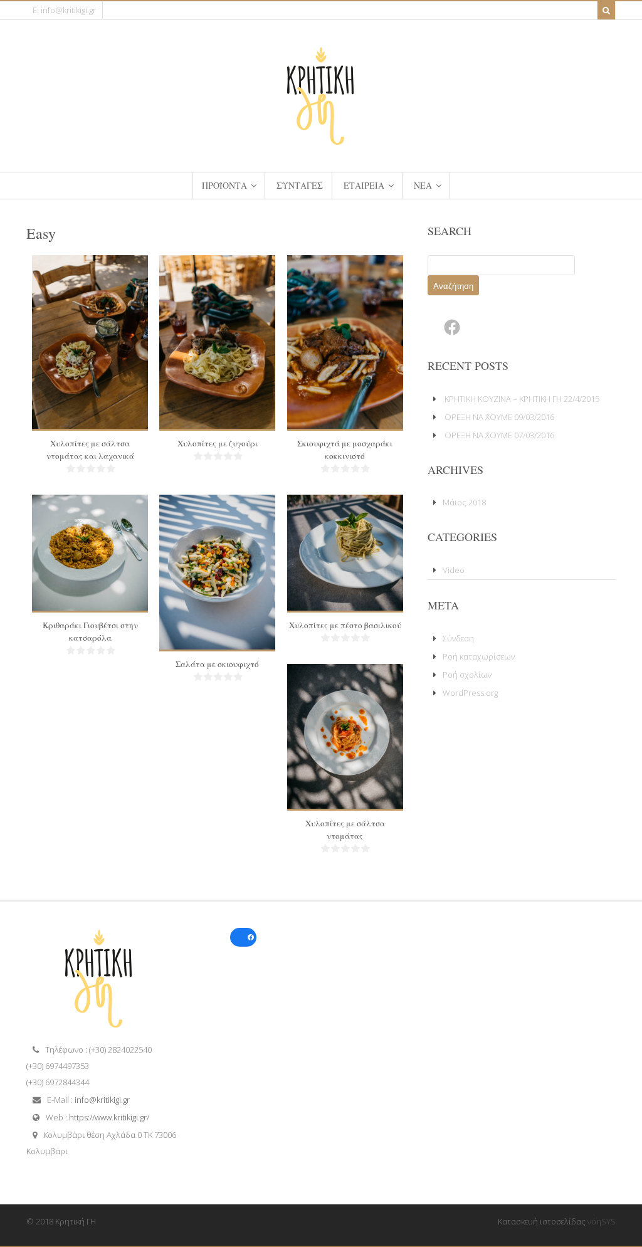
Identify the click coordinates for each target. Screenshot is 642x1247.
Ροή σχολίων (467, 674)
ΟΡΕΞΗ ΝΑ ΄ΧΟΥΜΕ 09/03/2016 (499, 417)
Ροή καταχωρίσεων (479, 656)
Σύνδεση (458, 638)
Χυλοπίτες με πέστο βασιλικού (345, 625)
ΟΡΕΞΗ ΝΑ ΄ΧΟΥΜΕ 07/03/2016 (499, 435)
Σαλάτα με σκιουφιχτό (217, 664)
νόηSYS (601, 1221)
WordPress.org (470, 692)
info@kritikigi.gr (102, 1099)
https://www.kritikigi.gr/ (109, 1117)
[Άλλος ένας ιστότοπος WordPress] (321, 140)
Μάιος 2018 (464, 502)
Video (454, 570)
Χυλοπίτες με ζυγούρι (217, 443)
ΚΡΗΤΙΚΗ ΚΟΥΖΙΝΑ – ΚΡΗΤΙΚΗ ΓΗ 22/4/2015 (522, 398)
